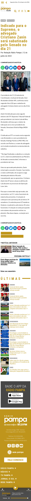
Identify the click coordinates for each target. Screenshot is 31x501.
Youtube (28, 11)
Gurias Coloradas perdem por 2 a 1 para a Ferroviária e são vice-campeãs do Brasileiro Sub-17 (20, 307)
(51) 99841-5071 (20, 438)
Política (10, 20)
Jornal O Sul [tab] (7, 479)
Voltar (7, 233)
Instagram (22, 11)
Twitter (25, 11)
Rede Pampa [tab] (7, 482)
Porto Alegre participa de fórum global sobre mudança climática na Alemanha (9, 262)
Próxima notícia (21, 256)
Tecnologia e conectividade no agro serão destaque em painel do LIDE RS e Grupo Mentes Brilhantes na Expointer (20, 335)
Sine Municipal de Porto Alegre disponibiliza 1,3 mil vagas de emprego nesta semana (19, 325)
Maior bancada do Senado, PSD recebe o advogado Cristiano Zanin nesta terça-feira (21, 248)
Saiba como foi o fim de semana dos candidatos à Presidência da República (19, 362)
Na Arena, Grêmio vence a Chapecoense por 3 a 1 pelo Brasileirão (18, 352)
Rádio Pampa (6, 9)
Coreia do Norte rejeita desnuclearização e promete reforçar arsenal (18, 288)
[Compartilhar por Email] (23, 68)
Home (3, 20)
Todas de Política (12, 236)
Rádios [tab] (4, 472)
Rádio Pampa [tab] (7, 468)
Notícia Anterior (9, 243)
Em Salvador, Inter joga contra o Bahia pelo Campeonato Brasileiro (20, 370)
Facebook (19, 11)
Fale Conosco (15, 459)
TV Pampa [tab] (5, 475)
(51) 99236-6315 (22, 440)
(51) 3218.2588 (18, 436)
